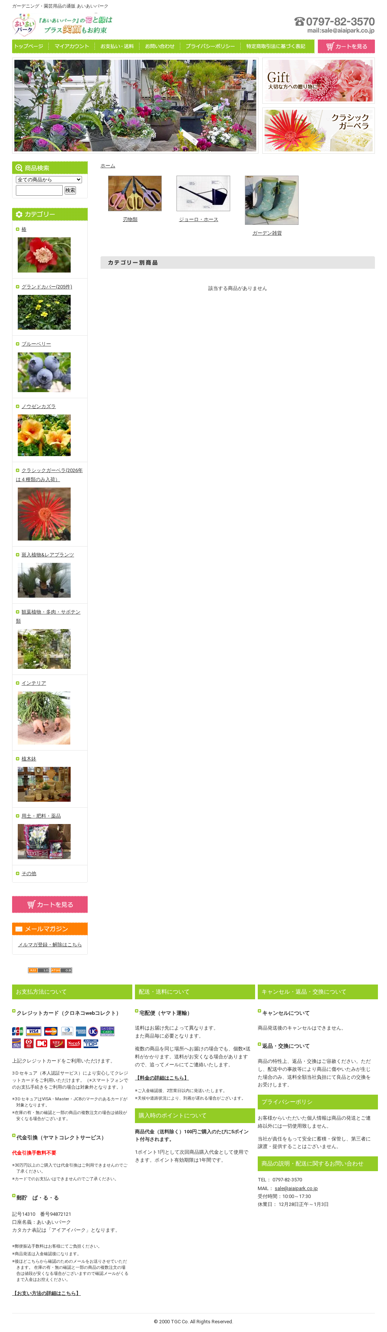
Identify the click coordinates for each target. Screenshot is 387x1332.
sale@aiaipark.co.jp (296, 1188)
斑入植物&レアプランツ (48, 555)
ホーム (108, 165)
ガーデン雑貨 (267, 233)
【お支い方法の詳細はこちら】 (46, 1293)
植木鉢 (29, 759)
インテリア (34, 683)
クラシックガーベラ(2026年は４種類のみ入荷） (49, 474)
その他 (29, 873)
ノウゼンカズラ (39, 406)
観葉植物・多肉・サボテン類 (48, 616)
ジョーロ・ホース (198, 219)
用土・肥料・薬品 (41, 816)
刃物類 (130, 219)
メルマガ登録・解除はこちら (50, 944)
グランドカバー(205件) (47, 287)
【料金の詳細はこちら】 (162, 1078)
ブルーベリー (36, 344)
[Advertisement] (237, 312)
